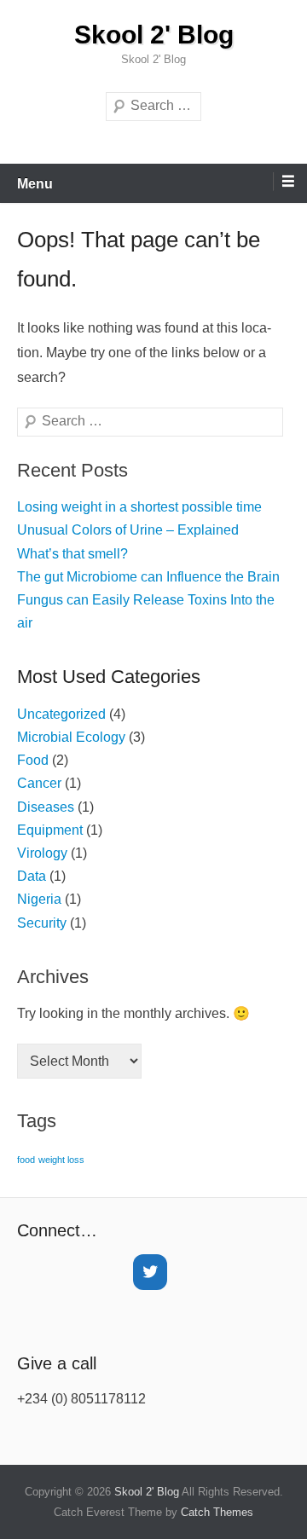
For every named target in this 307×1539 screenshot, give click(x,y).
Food (33, 760)
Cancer (39, 783)
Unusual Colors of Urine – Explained (128, 530)
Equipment (50, 830)
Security (42, 923)
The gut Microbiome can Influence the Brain (148, 577)
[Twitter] (150, 1272)
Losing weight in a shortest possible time (139, 507)
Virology (42, 853)
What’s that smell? (72, 554)
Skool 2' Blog (154, 34)
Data (31, 876)
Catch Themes (217, 1512)
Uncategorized (61, 714)
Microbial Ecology (71, 737)
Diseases (45, 807)
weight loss (61, 1159)
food (26, 1159)
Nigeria (39, 899)
